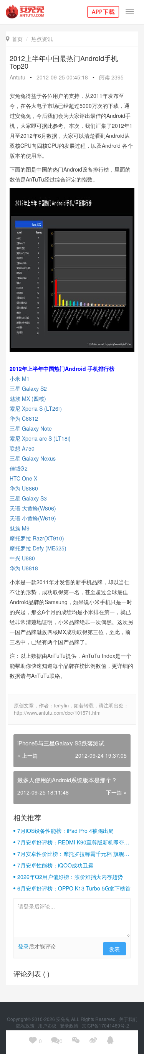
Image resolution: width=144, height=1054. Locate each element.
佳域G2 (19, 468)
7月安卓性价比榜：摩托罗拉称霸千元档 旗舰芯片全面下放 (73, 853)
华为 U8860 (24, 488)
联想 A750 (23, 448)
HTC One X (23, 478)
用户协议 (48, 1025)
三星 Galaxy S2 (29, 388)
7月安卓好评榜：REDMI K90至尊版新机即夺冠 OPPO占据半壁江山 (73, 842)
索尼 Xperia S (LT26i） (37, 408)
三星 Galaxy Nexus (33, 458)
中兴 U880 (22, 558)
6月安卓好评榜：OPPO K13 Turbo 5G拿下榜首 (74, 888)
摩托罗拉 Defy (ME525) (38, 548)
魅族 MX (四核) (29, 398)
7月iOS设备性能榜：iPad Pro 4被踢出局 (65, 830)
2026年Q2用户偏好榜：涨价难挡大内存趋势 (70, 877)
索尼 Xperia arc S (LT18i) (40, 438)
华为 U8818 (24, 568)
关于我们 (128, 1019)
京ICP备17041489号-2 (105, 1025)
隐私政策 (26, 1025)
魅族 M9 (20, 528)
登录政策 (69, 1025)
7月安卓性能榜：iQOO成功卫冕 (55, 865)
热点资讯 (42, 39)
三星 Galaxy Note (31, 428)
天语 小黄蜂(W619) (33, 518)
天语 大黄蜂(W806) (33, 508)
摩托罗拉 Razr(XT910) (37, 538)
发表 (114, 949)
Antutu (17, 77)
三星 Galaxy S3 (28, 498)
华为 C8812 (24, 418)
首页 (14, 39)
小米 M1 (20, 378)
